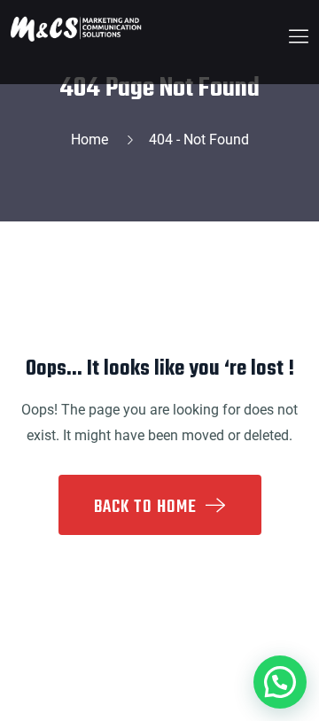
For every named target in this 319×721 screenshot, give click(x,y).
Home (93, 139)
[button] (280, 682)
